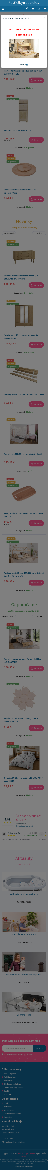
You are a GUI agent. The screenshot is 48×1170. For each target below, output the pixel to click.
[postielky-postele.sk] (24, 3)
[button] (33, 9)
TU (27, 65)
